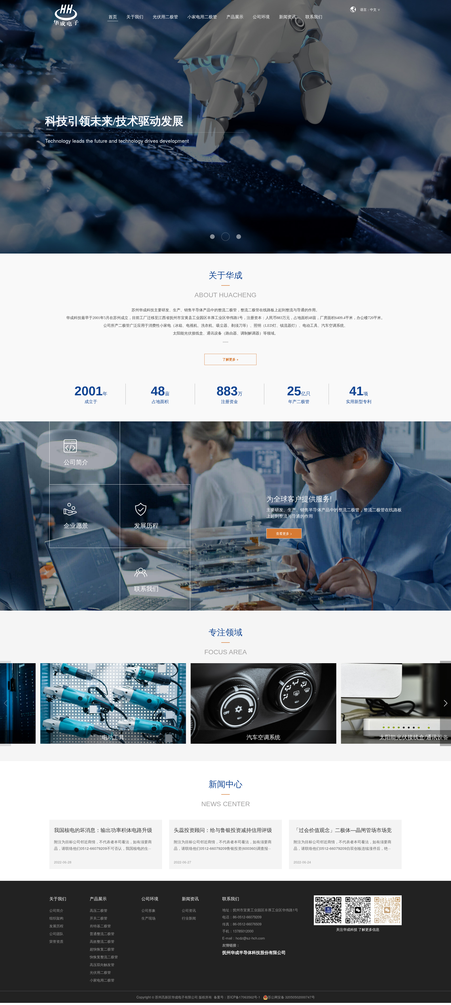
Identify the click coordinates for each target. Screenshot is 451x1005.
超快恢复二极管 (102, 949)
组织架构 (56, 918)
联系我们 (313, 16)
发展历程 (56, 925)
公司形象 (148, 910)
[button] (445, 703)
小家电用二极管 (202, 16)
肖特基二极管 (100, 925)
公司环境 (261, 16)
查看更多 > (284, 533)
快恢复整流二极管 (104, 956)
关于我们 (134, 16)
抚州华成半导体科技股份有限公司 (254, 952)
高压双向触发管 (102, 964)
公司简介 (56, 910)
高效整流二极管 (102, 941)
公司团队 (56, 933)
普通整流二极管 (102, 933)
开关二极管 (98, 918)
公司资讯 (189, 910)
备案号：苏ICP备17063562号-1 (237, 997)
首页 (113, 16)
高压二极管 (98, 910)
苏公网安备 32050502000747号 (291, 997)
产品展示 (234, 16)
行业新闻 (189, 918)
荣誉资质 (56, 941)
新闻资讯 (287, 16)
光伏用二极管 (165, 16)
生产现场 (148, 918)
